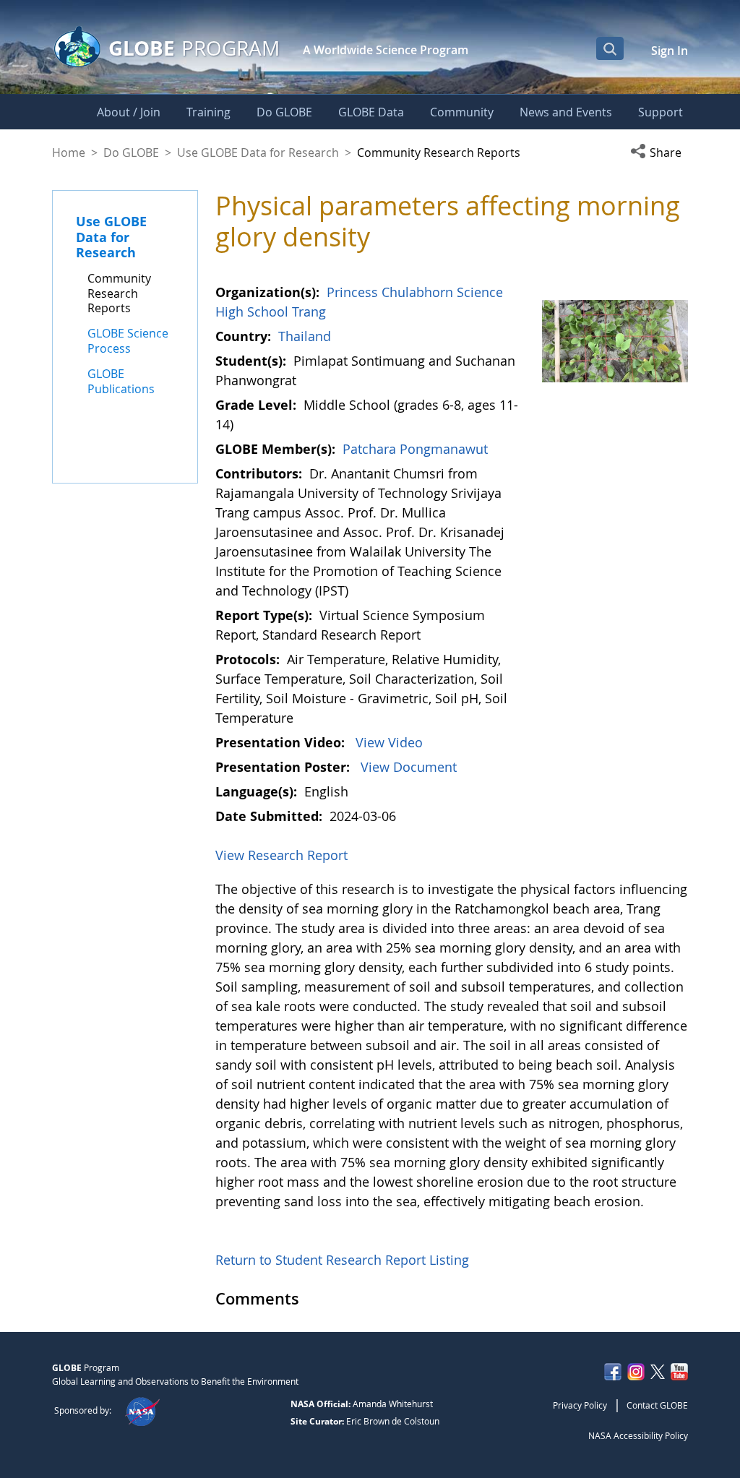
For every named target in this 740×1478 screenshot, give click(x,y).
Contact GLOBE (657, 1405)
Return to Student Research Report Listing (342, 1259)
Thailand (304, 336)
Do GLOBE (131, 152)
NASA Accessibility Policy (638, 1435)
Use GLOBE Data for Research (258, 152)
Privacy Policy (580, 1405)
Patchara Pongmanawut (415, 448)
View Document (409, 766)
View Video (389, 742)
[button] (659, 152)
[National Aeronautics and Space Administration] (142, 1410)
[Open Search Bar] (610, 48)
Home (68, 152)
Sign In (669, 51)
